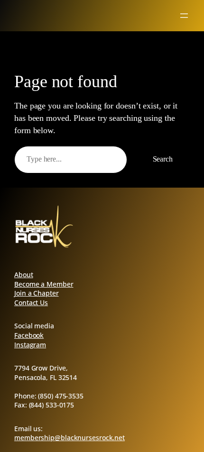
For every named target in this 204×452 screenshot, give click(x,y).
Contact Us (31, 302)
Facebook (29, 335)
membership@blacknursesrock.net (69, 437)
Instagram (30, 344)
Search (163, 159)
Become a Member (44, 284)
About (23, 274)
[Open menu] (184, 15)
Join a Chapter (36, 293)
